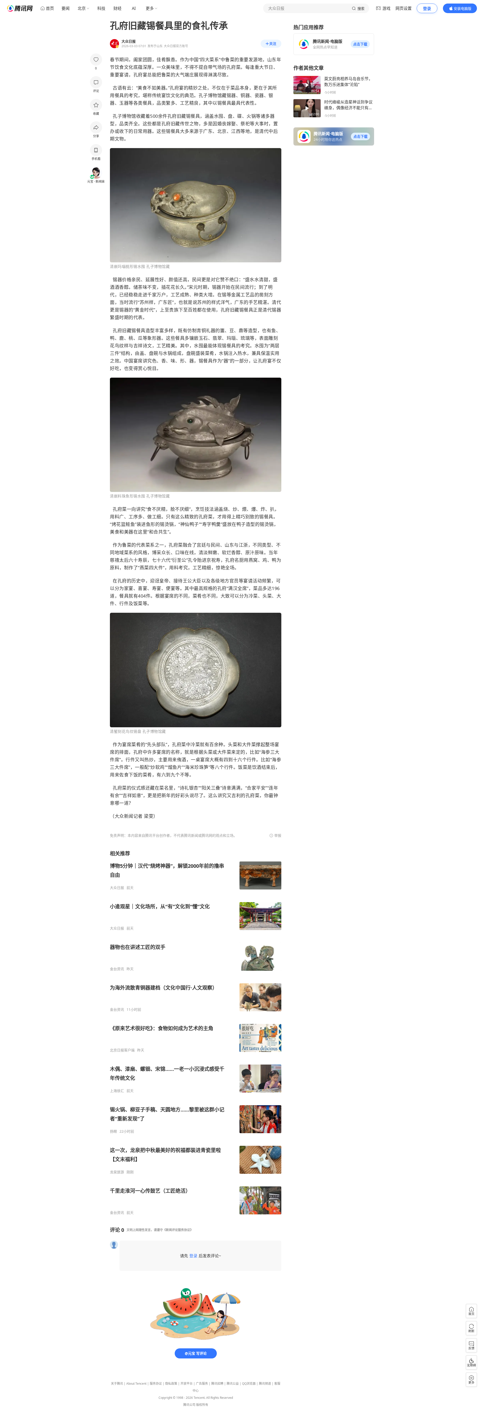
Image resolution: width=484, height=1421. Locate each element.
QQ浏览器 (249, 1383)
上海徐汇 (117, 1091)
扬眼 (113, 1131)
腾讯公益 (233, 1383)
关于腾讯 (117, 1383)
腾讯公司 (189, 1405)
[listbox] (195, 1032)
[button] (360, 44)
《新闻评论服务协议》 (178, 1230)
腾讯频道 (265, 1383)
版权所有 (202, 1405)
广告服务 (202, 1383)
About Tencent (136, 1383)
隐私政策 (171, 1383)
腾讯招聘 (217, 1383)
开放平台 (186, 1383)
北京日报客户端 (122, 1050)
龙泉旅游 (117, 1172)
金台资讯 (117, 969)
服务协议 (156, 1383)
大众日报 (117, 887)
